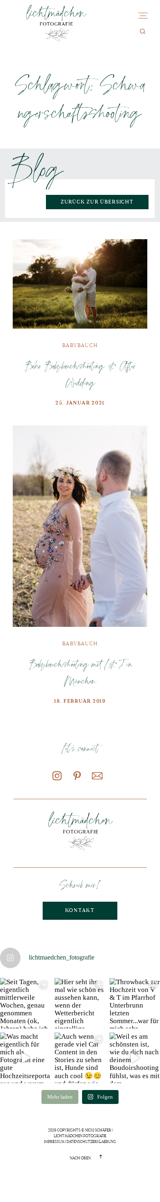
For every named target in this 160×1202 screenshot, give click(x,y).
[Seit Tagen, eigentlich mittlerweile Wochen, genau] (25, 1003)
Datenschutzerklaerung (91, 1141)
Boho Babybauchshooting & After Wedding (80, 374)
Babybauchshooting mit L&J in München (80, 672)
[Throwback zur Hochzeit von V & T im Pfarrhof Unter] (135, 1003)
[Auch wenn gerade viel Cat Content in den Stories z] (80, 1058)
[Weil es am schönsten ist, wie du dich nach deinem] (135, 1058)
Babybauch (80, 345)
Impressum (54, 1141)
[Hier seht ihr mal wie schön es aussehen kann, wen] (80, 1003)
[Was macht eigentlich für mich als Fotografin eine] (25, 1058)
